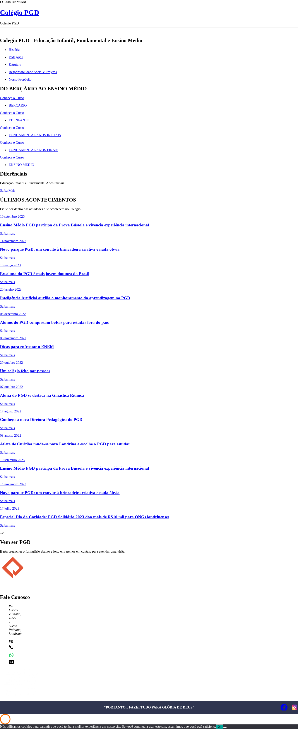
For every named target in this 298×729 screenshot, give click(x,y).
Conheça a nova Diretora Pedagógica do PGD (41, 419)
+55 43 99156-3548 (30, 655)
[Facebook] (284, 707)
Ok (219, 726)
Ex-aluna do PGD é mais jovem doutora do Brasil (44, 273)
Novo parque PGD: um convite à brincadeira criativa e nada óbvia (60, 249)
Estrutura (15, 64)
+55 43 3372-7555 (29, 648)
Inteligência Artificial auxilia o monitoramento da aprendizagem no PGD (65, 298)
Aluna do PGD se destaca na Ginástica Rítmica (42, 395)
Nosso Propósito (20, 79)
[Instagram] (294, 707)
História (14, 50)
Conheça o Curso (12, 98)
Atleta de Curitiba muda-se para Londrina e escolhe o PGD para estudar (65, 444)
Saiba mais (7, 233)
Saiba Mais (7, 190)
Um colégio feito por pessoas (25, 371)
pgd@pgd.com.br (28, 662)
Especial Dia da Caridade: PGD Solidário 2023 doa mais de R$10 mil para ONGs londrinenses (84, 517)
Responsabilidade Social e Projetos (33, 72)
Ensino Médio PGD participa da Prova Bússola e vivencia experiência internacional (74, 225)
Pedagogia (16, 57)
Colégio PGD (19, 12)
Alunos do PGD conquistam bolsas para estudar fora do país (54, 322)
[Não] (225, 727)
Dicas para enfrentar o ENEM (27, 346)
